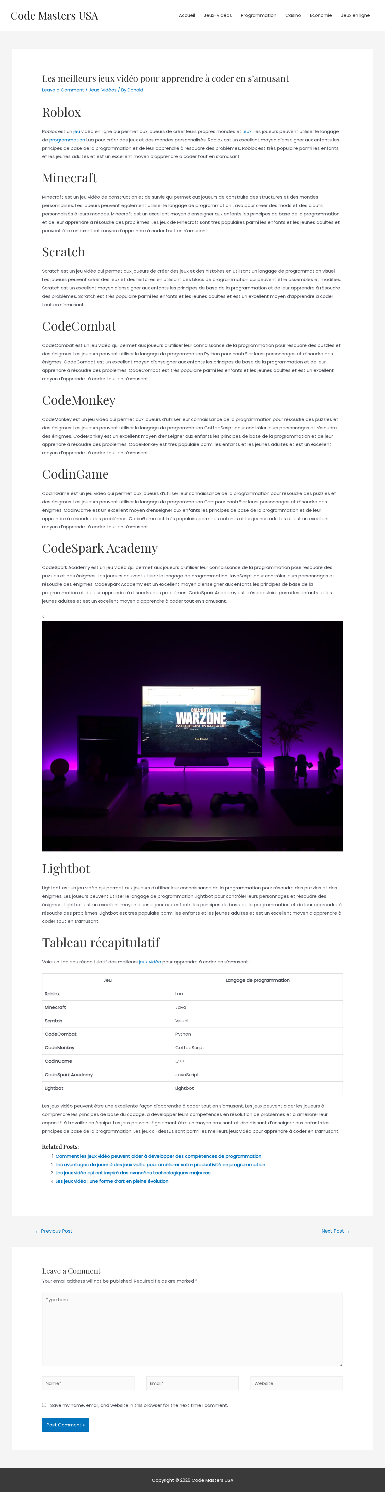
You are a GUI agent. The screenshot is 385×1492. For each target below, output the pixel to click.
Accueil (187, 15)
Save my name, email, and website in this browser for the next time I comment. (139, 1405)
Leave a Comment (63, 90)
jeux (247, 131)
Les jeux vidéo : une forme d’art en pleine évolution (112, 1181)
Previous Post (53, 1231)
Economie (321, 15)
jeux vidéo (150, 962)
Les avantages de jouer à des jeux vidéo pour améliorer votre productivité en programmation (160, 1164)
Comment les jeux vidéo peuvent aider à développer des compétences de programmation (158, 1156)
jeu (76, 131)
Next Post (336, 1231)
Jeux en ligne (355, 15)
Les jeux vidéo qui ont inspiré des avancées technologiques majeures (133, 1172)
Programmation (258, 15)
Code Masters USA (54, 15)
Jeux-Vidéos (218, 15)
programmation (67, 140)
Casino (293, 15)
